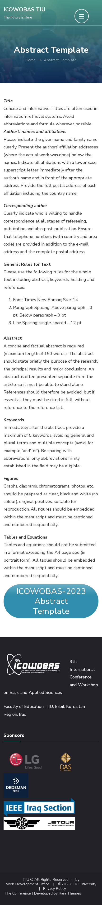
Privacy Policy (54, 888)
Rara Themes (70, 893)
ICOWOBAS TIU (25, 9)
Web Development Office (27, 884)
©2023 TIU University (77, 884)
